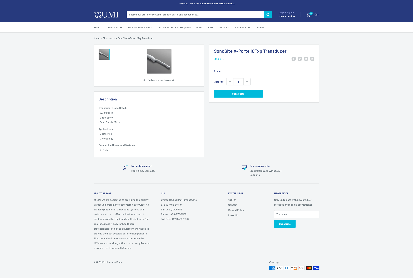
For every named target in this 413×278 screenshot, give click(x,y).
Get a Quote (238, 93)
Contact (260, 27)
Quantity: (219, 81)
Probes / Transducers (140, 27)
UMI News (223, 27)
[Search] (268, 14)
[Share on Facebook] (294, 58)
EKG (210, 27)
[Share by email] (312, 58)
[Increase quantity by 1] (247, 81)
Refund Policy (236, 210)
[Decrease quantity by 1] (230, 81)
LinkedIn (233, 215)
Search (232, 199)
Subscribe (285, 223)
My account (285, 16)
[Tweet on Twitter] (306, 58)
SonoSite (219, 59)
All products (109, 38)
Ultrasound (112, 27)
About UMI (240, 27)
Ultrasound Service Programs (174, 27)
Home (97, 27)
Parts (199, 27)
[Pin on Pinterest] (300, 58)
